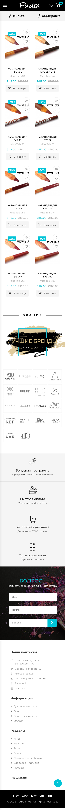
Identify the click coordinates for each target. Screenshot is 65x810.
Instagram (21, 688)
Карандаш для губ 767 (17, 275)
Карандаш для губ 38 (17, 138)
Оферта (18, 720)
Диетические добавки (28, 757)
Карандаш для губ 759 (17, 207)
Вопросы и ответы (25, 716)
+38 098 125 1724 (24, 673)
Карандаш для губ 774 (47, 207)
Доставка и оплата (25, 706)
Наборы (19, 767)
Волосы (19, 753)
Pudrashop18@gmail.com (30, 678)
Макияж (19, 743)
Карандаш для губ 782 (47, 275)
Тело (17, 748)
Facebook (21, 683)
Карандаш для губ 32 (47, 138)
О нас (17, 711)
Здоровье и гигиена (26, 762)
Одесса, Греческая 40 (28, 668)
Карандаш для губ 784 (17, 70)
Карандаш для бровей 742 (47, 70)
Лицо (17, 738)
